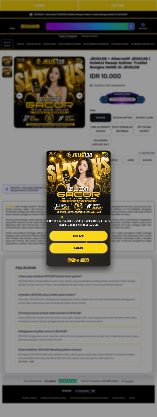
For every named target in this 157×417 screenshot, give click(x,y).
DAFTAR (78, 235)
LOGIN (78, 247)
